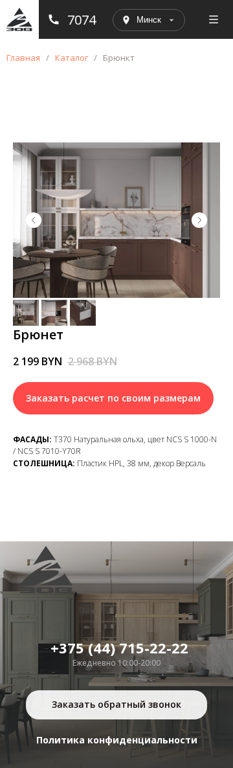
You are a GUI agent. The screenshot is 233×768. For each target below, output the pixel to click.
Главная (23, 57)
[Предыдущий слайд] (33, 220)
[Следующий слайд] (199, 220)
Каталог (71, 57)
